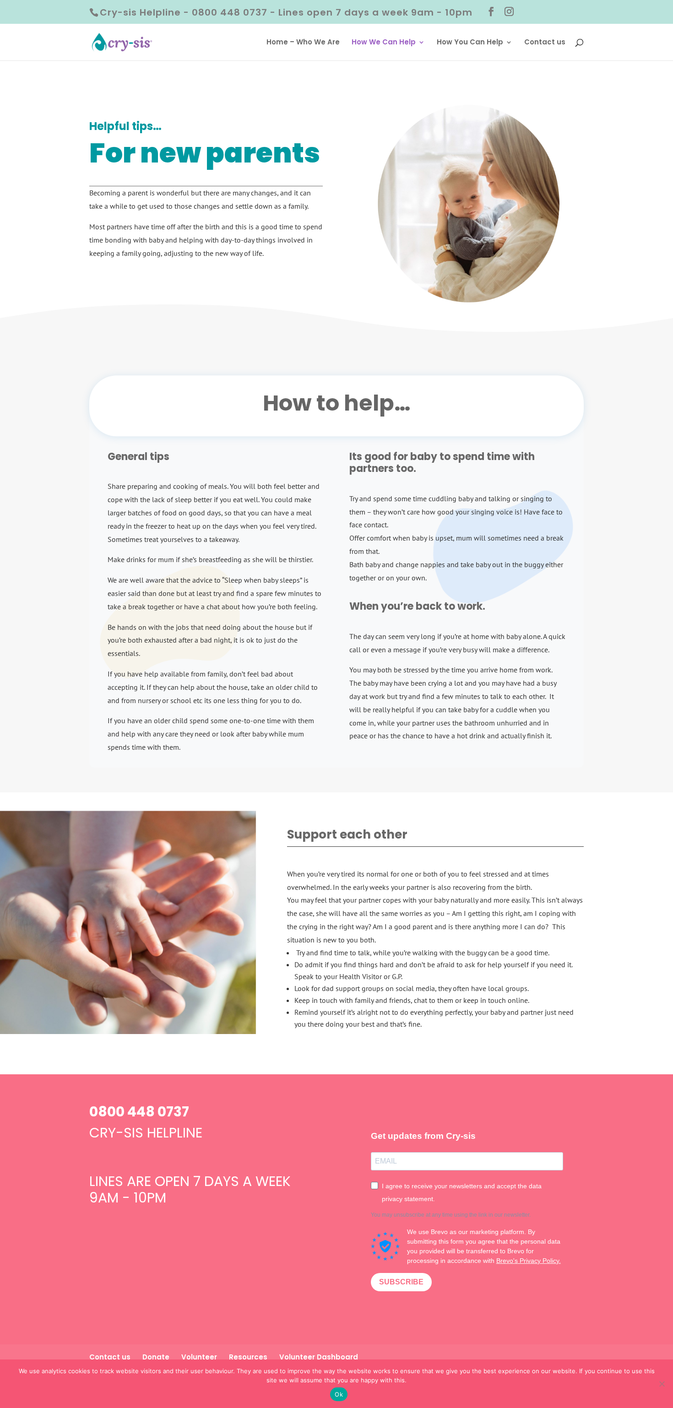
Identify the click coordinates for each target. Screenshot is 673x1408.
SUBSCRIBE (401, 1282)
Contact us (544, 43)
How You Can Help (470, 43)
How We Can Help (384, 43)
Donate (155, 1357)
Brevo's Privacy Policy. (528, 1260)
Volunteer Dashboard (318, 1357)
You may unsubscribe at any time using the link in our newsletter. (451, 1215)
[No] (661, 1383)
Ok (339, 1394)
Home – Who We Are (303, 43)
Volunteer (199, 1357)
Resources (248, 1357)
